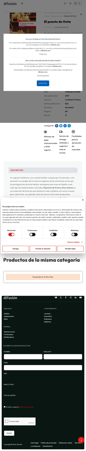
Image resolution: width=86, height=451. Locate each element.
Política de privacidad (48, 443)
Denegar (16, 249)
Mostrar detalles (74, 242)
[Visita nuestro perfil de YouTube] (80, 297)
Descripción (17, 170)
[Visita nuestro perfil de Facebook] (65, 297)
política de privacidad (26, 407)
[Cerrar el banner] (83, 200)
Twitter (61, 125)
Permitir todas (70, 249)
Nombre (7, 352)
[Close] (81, 33)
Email (6, 362)
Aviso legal (34, 443)
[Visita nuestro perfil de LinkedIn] (75, 297)
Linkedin (65, 125)
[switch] (32, 234)
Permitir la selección (43, 249)
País (5, 373)
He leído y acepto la (19, 407)
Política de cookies (65, 443)
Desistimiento (48, 446)
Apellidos (48, 352)
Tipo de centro (10, 395)
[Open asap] (81, 440)
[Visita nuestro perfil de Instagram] (70, 297)
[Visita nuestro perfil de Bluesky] (56, 297)
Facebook (56, 125)
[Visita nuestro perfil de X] (61, 297)
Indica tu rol (9, 384)
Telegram (69, 125)
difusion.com (45, 50)
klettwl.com (55, 45)
